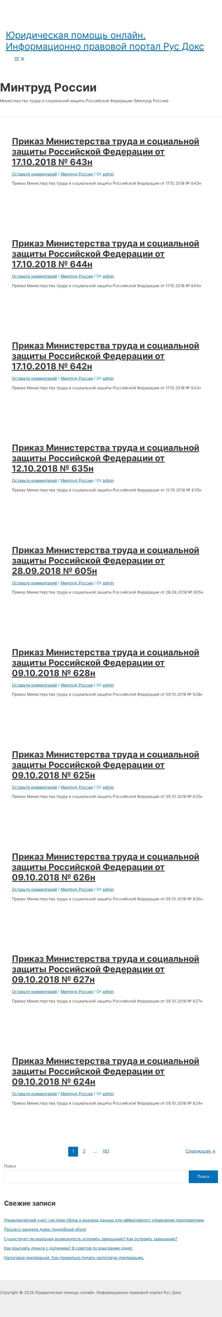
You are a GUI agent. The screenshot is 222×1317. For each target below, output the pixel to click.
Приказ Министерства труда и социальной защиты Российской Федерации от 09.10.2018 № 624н (105, 1071)
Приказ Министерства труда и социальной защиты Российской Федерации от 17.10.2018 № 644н (105, 253)
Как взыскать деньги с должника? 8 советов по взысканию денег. (68, 1248)
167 (106, 1151)
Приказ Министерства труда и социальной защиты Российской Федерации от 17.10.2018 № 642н (105, 355)
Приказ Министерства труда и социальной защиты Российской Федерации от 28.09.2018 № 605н (105, 560)
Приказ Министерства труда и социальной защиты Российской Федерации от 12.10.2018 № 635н (105, 458)
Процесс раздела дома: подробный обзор (45, 1229)
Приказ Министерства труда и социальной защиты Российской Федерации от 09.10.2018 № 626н (105, 866)
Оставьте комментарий (34, 174)
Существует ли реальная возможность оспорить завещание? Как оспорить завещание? (90, 1238)
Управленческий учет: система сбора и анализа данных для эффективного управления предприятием (104, 1220)
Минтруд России (77, 174)
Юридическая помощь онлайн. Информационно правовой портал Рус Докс (105, 40)
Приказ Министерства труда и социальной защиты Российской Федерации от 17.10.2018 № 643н (105, 151)
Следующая (201, 1151)
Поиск (10, 1166)
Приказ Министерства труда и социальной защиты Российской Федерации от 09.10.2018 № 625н (105, 764)
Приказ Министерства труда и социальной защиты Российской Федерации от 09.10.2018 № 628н (105, 662)
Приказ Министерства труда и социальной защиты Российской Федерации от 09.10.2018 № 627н (105, 969)
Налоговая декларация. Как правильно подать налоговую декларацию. (74, 1257)
